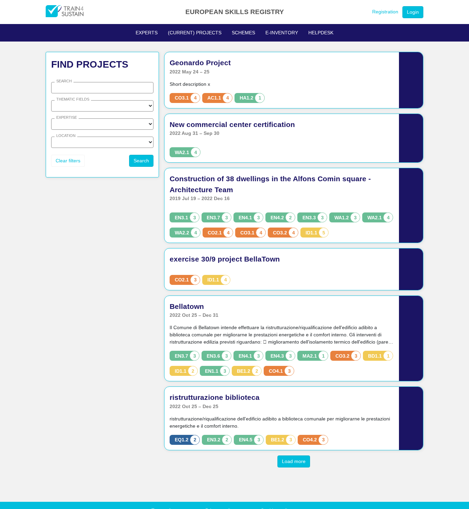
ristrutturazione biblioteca (215, 397)
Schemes (243, 32)
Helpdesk (320, 32)
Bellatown (187, 306)
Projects (194, 32)
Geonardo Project (200, 63)
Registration (385, 11)
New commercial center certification (232, 124)
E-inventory (281, 32)
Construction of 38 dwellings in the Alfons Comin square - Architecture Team (270, 184)
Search (141, 160)
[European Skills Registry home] (64, 12)
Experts (147, 32)
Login (413, 12)
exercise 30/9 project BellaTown (225, 259)
